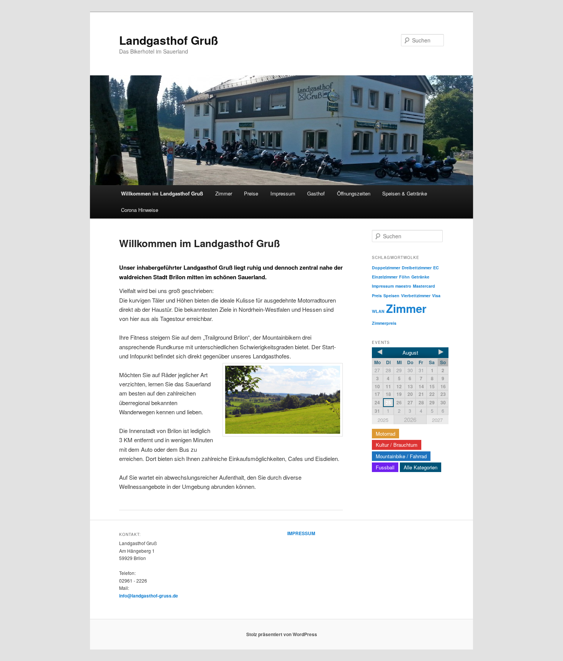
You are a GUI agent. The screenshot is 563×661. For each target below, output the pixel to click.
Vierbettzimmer (415, 295)
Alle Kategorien (420, 467)
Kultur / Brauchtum (396, 444)
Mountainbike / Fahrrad (401, 456)
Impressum (282, 193)
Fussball (385, 467)
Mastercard (424, 286)
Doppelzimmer (386, 267)
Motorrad (385, 433)
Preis (377, 295)
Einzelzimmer (385, 277)
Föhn (404, 277)
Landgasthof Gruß (168, 40)
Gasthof (316, 193)
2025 (383, 419)
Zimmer (223, 193)
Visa (436, 295)
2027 (437, 419)
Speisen (391, 295)
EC (436, 267)
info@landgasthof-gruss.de (148, 595)
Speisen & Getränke (404, 193)
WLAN (378, 311)
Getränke (420, 277)
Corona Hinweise (139, 209)
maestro (403, 286)
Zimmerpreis (384, 323)
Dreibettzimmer (417, 267)
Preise (251, 193)
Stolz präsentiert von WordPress (281, 634)
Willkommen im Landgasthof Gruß (162, 193)
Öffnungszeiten (353, 193)
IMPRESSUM (301, 533)
